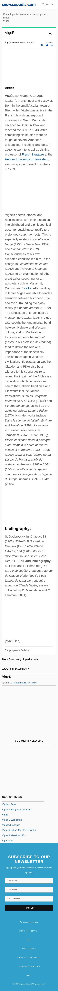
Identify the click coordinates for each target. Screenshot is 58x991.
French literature (33, 154)
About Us (34, 931)
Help (29, 940)
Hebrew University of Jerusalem (26, 159)
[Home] (18, 4)
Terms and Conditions (29, 966)
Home (21, 931)
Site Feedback (29, 949)
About (23, 683)
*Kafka (26, 288)
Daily (29, 975)
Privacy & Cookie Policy (28, 957)
